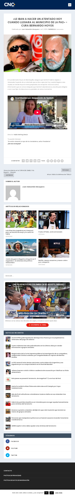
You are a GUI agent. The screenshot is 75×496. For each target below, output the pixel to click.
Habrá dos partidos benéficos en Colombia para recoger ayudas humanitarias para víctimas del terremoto (40, 403)
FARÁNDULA (52, 29)
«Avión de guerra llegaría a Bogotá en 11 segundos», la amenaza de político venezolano (21, 261)
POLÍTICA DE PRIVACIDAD (12, 475)
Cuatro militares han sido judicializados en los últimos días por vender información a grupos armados (37, 346)
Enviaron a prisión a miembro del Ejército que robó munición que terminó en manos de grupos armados (39, 411)
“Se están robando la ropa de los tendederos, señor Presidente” (29, 141)
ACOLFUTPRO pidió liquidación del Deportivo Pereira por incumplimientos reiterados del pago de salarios (38, 338)
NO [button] (52, 493)
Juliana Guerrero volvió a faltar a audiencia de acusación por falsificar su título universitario (40, 371)
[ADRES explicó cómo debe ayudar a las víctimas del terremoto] (8, 427)
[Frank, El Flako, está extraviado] (53, 219)
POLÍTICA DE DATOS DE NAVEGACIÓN (16, 480)
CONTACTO (8, 471)
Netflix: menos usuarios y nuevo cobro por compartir (53, 261)
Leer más (58, 493)
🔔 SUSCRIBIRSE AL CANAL (37, 325)
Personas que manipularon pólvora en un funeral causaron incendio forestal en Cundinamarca (40, 419)
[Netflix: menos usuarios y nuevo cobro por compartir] (53, 248)
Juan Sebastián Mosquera (30, 29)
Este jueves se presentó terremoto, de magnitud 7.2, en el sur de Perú (36, 378)
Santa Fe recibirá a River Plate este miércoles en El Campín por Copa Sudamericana (36, 387)
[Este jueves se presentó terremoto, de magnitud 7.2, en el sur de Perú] (8, 379)
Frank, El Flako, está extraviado (50, 232)
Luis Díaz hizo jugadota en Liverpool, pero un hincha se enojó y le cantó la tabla (20, 232)
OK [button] (46, 493)
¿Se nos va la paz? (14, 144)
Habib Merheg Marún (21, 135)
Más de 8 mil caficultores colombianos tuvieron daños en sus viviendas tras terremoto (39, 395)
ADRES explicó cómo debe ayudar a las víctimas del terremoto (34, 426)
